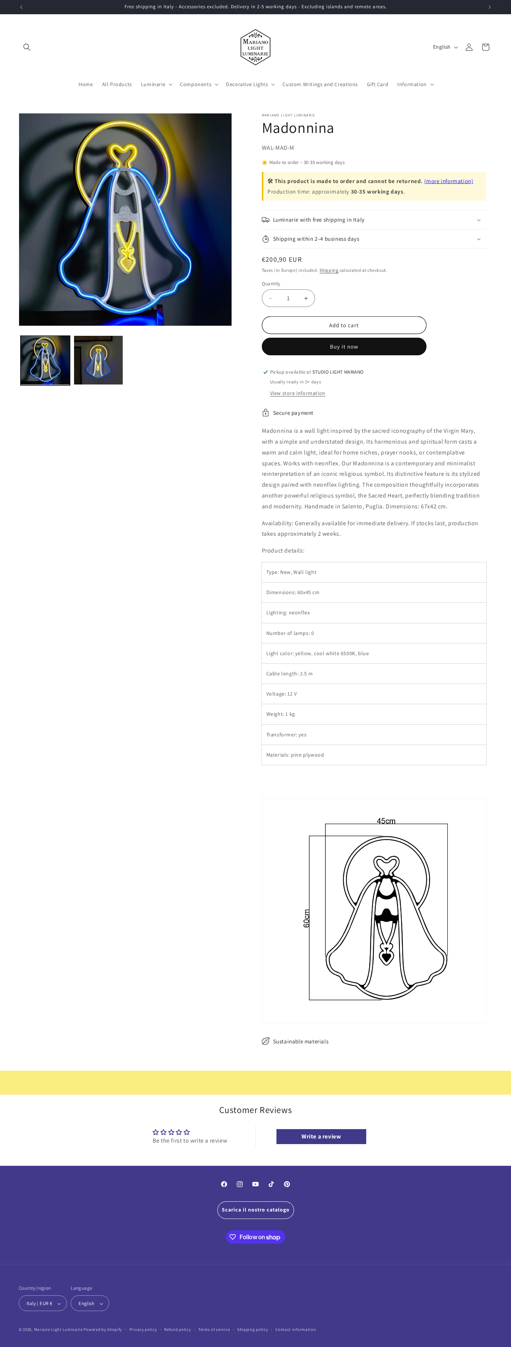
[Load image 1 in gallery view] (45, 360)
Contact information (295, 1329)
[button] (27, 47)
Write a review (321, 1136)
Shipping (329, 270)
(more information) (449, 181)
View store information (297, 393)
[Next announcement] (489, 7)
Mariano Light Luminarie (58, 1329)
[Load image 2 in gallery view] (98, 360)
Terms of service (214, 1329)
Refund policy (177, 1329)
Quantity (271, 283)
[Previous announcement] (21, 7)
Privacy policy (143, 1329)
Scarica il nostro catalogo (256, 1209)
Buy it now (344, 346)
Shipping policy (252, 1329)
